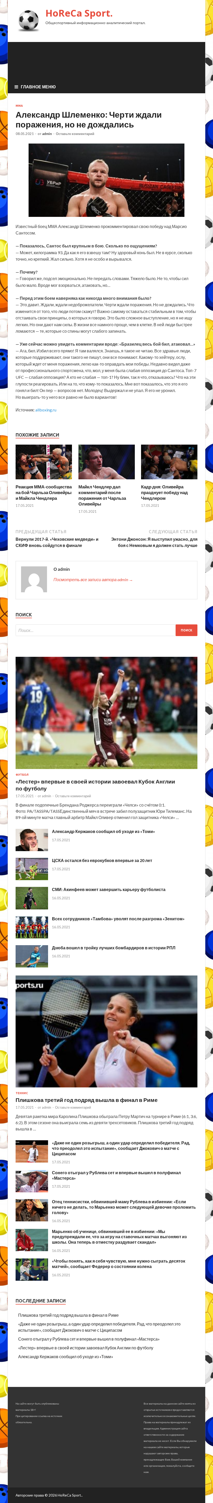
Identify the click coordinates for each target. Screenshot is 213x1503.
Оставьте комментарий (75, 134)
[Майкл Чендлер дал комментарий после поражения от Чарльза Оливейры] (106, 480)
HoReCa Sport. (79, 13)
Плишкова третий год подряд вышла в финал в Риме (87, 1099)
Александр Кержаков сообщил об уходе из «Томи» (103, 831)
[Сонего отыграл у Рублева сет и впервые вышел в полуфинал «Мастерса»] (32, 1190)
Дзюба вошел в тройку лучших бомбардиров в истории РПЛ (113, 947)
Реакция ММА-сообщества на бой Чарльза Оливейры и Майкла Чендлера (44, 492)
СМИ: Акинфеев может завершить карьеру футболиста (108, 889)
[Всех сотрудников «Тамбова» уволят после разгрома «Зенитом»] (32, 936)
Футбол (22, 774)
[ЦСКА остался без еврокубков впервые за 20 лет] (32, 878)
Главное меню (38, 86)
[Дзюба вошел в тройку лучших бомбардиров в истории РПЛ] (32, 965)
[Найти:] (106, 630)
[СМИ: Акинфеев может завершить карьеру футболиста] (32, 907)
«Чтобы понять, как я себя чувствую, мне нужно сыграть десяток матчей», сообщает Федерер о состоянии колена (118, 1263)
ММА (19, 105)
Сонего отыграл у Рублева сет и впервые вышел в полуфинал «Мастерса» (89, 1338)
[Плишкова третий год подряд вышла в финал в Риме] (106, 1088)
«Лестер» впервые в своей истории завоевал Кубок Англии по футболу (85, 1347)
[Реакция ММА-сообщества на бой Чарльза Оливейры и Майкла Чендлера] (44, 480)
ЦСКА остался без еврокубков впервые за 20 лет (102, 860)
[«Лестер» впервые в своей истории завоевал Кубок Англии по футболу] (106, 769)
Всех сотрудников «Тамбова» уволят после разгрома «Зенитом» (118, 918)
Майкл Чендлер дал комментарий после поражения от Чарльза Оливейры (102, 495)
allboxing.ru (45, 409)
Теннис (22, 1093)
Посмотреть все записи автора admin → (93, 579)
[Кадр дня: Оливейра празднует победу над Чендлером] (169, 480)
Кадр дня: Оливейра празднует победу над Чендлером (164, 492)
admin (47, 134)
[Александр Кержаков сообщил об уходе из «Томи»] (32, 849)
